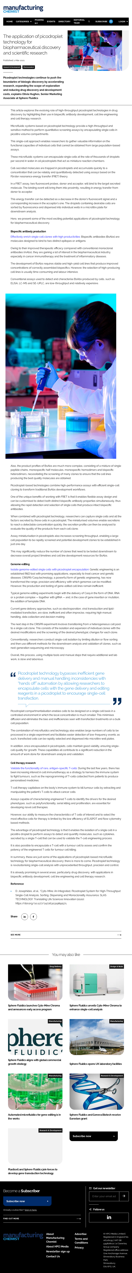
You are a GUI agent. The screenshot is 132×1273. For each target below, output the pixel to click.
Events (51, 21)
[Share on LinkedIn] (24, 916)
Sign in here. (31, 1210)
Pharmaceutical (29, 67)
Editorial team (79, 21)
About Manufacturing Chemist (55, 1238)
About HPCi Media (57, 1246)
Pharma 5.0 (39, 21)
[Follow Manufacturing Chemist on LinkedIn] (109, 1218)
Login (122, 21)
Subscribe (101, 21)
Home (9, 21)
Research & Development (12, 67)
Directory (64, 21)
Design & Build (116, 966)
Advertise (81, 1234)
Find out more (11, 1219)
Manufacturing (55, 1021)
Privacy (79, 1247)
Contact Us (53, 1256)
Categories (22, 21)
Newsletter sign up (58, 1251)
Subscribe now (82, 1136)
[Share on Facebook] (33, 916)
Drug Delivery (55, 966)
